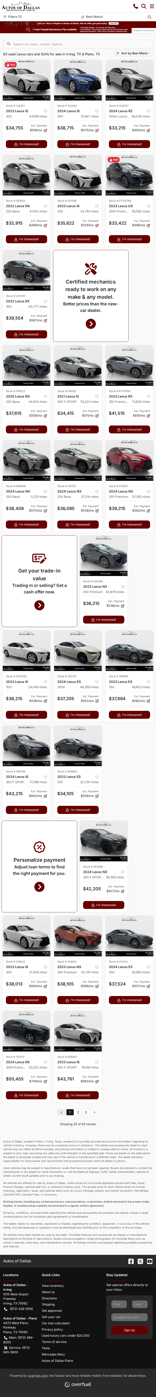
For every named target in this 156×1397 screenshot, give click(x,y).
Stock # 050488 (93, 866)
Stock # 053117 (15, 1056)
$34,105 (65, 793)
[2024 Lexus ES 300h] (78, 650)
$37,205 (65, 698)
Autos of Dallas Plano (57, 1361)
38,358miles (115, 877)
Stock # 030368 (93, 581)
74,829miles (141, 402)
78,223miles (89, 402)
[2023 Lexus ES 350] (129, 650)
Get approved (52, 1311)
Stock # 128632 (15, 961)
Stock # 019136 (66, 391)
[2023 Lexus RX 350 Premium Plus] (129, 365)
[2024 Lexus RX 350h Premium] (26, 1031)
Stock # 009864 (67, 771)
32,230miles (89, 782)
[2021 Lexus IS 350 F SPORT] (78, 365)
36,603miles (141, 687)
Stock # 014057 (118, 486)
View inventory (53, 1286)
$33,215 (117, 127)
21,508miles (38, 972)
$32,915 (14, 223)
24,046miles (37, 687)
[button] (136, 6)
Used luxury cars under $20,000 (66, 1335)
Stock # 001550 (15, 200)
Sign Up (129, 1330)
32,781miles (90, 972)
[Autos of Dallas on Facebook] (129, 1260)
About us (48, 1292)
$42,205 (92, 888)
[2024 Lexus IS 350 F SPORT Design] (26, 746)
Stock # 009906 (16, 486)
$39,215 (117, 508)
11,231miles (38, 497)
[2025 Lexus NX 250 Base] (26, 365)
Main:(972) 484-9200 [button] (18, 1340)
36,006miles (140, 116)
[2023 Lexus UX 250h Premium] (129, 175)
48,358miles (89, 687)
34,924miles (37, 402)
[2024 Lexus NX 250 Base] (26, 460)
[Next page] (94, 1112)
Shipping (48, 1304)
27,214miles (90, 497)
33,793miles (89, 211)
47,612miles (38, 211)
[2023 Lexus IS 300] (26, 80)
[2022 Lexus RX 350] (26, 270)
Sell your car (51, 1317)
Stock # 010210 (66, 486)
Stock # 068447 (67, 1056)
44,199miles (38, 116)
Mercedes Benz (53, 1354)
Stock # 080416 (15, 771)
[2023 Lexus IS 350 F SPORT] (78, 1031)
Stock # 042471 (66, 676)
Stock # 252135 (15, 296)
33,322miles (38, 1067)
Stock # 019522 (15, 391)
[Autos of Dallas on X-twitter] (138, 1260)
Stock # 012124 (118, 961)
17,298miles (38, 782)
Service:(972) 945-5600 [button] (16, 1350)
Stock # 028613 (67, 961)
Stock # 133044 (67, 105)
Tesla (46, 1348)
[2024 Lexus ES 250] (129, 936)
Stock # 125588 (67, 200)
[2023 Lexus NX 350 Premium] (104, 555)
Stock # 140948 (118, 676)
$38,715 (65, 127)
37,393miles (141, 497)
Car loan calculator (56, 1323)
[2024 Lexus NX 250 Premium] (129, 460)
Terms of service (54, 1342)
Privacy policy (52, 1329)
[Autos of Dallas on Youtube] (148, 1260)
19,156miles (90, 1067)
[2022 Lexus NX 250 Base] (26, 175)
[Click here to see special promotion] (78, 23)
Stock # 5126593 (16, 676)
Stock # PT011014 (119, 391)
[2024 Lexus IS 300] (78, 80)
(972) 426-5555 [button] (21, 1309)
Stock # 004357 (119, 105)
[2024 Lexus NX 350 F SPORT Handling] (104, 841)
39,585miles (141, 211)
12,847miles (90, 116)
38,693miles (141, 972)
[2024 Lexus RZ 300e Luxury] (129, 80)
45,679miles (115, 592)
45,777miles (37, 306)
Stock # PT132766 (120, 200)
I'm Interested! (29, 144)
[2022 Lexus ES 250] (78, 746)
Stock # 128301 (15, 105)
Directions (49, 1298)
